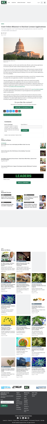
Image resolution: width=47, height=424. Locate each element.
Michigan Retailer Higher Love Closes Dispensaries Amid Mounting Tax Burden (23, 370)
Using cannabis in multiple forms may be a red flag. (38, 310)
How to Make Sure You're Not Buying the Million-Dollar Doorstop (15, 144)
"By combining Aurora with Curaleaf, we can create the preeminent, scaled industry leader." (37, 333)
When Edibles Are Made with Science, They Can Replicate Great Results (30, 206)
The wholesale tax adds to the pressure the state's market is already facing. (22, 374)
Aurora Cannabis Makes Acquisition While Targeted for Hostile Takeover (23, 328)
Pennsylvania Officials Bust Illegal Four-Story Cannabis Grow (38, 350)
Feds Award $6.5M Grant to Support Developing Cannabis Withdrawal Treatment (19, 166)
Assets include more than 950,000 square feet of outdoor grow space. (38, 290)
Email (2, 399)
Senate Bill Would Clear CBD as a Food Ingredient (8, 197)
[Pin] (16, 111)
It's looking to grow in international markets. (20, 332)
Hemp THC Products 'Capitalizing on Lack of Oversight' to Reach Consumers (6, 328)
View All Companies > (23, 182)
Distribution (19, 366)
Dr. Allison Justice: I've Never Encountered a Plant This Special (7, 264)
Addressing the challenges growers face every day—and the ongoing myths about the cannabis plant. (8, 268)
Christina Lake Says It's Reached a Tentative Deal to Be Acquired (39, 285)
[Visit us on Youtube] (26, 418)
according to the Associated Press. (17, 86)
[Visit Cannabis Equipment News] (26, 387)
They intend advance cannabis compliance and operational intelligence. (7, 311)
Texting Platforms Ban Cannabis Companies (7, 205)
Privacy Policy (16, 420)
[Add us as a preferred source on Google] (19, 111)
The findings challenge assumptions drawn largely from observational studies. (8, 374)
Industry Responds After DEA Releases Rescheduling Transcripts (15, 151)
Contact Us (5, 420)
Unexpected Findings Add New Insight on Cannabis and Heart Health (8, 370)
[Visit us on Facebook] (18, 418)
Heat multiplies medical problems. (6, 289)
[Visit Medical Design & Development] (6, 387)
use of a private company (37, 89)
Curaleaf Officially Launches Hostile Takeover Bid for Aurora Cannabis (38, 328)
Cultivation (34, 282)
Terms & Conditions (24, 420)
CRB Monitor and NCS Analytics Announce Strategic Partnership (8, 307)
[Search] (42, 2)
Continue (24, 130)
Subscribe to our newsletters (23, 107)
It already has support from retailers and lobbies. (22, 352)
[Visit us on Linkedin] (23, 418)
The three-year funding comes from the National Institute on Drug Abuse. (22, 290)
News (2, 23)
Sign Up (4, 405)
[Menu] (45, 2)
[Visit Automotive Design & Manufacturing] (41, 387)
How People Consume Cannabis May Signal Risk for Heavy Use (38, 307)
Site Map (42, 420)
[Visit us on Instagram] (28, 418)
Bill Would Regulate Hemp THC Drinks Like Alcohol (23, 349)
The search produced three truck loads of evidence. (38, 353)
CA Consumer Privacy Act (34, 420)
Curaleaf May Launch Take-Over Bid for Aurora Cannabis (38, 369)
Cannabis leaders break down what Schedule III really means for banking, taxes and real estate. (23, 268)
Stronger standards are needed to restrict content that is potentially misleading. (8, 332)
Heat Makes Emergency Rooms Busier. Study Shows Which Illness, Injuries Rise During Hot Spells (18, 159)
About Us (10, 420)
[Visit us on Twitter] (20, 418)
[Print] (4, 111)
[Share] (7, 111)
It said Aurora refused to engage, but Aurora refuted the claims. (38, 372)
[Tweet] (13, 111)
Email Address (24, 124)
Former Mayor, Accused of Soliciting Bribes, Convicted (31, 198)
